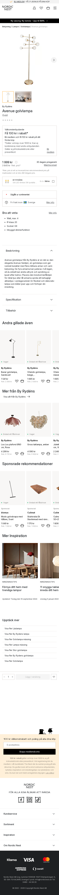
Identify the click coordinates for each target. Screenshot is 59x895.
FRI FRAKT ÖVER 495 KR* (32, 2)
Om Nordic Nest (12, 845)
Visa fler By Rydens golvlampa (19, 655)
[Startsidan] (7, 8)
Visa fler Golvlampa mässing (18, 639)
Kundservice (10, 813)
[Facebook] (21, 799)
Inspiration (9, 834)
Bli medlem (50, 150)
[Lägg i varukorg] (22, 381)
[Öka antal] (12, 677)
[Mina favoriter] (41, 8)
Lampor (15, 27)
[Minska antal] (4, 677)
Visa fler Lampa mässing (16, 645)
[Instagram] (29, 799)
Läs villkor (50, 773)
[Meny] (55, 8)
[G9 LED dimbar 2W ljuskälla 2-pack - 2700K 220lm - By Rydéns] (7, 181)
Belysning (6, 27)
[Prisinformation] (16, 162)
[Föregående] (5, 60)
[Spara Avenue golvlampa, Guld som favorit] (54, 677)
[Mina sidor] (34, 8)
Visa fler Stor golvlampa (16, 650)
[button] (7, 120)
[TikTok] (38, 799)
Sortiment (9, 824)
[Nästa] (54, 60)
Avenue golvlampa (39, 27)
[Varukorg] (48, 8)
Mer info (50, 202)
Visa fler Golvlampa (14, 661)
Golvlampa (25, 27)
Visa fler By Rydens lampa (17, 634)
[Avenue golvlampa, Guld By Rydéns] (29, 59)
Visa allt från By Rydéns (14, 396)
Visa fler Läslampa (13, 628)
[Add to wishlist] (16, 381)
